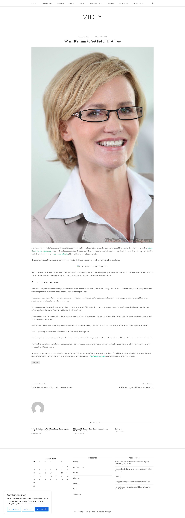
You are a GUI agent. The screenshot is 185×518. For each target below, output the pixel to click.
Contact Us (123, 3)
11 (40, 473)
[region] (27, 502)
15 (62, 473)
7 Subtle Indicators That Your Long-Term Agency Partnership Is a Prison (132, 463)
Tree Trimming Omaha (60, 254)
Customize (14, 509)
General (76, 483)
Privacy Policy (138, 3)
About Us (110, 3)
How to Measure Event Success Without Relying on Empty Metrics (132, 488)
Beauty (71, 3)
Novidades (77, 494)
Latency (118, 476)
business (36, 363)
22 (62, 476)
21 (56, 476)
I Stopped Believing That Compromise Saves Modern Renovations (133, 470)
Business (60, 3)
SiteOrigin (107, 512)
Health (81, 3)
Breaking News (46, 3)
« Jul (33, 486)
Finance (76, 478)
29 (62, 479)
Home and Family (95, 3)
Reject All (28, 509)
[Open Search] (153, 3)
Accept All (41, 509)
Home (33, 3)
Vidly (92, 17)
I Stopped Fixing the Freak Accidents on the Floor (132, 482)
